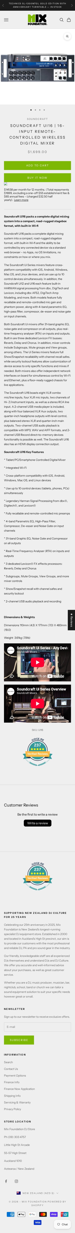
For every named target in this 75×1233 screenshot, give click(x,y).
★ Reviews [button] (71, 620)
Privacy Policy (12, 1109)
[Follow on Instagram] (16, 1181)
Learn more (21, 200)
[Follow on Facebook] (6, 1181)
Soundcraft (37, 118)
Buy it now (37, 177)
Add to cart (37, 165)
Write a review (37, 823)
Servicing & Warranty (17, 1102)
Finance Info (11, 1082)
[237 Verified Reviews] (37, 768)
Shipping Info (12, 1096)
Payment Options (15, 1075)
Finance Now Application (19, 1089)
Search (8, 1062)
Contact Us (11, 1069)
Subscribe (19, 1040)
